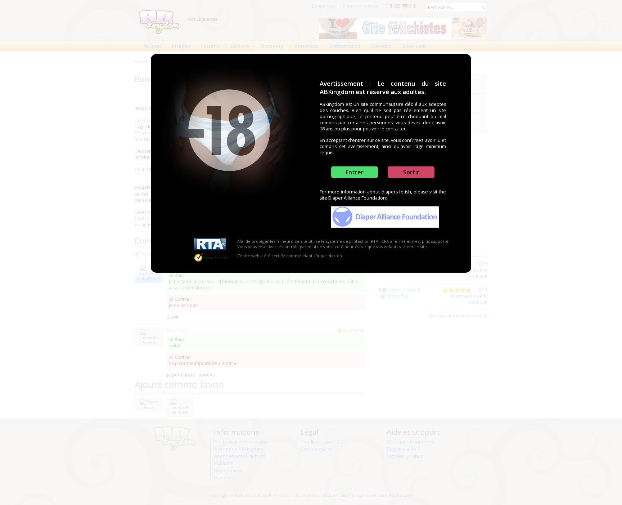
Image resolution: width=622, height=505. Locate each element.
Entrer (355, 172)
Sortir (411, 172)
